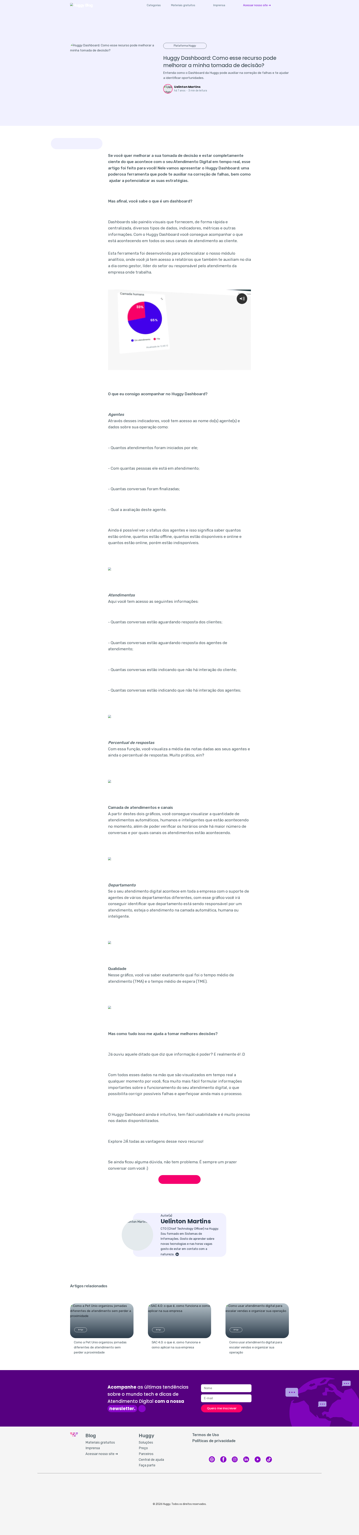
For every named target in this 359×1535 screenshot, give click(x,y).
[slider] (179, 367)
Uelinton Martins (187, 87)
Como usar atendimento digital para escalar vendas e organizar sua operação (255, 1347)
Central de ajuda (151, 1460)
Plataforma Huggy (185, 45)
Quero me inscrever (222, 1408)
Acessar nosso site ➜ (257, 5)
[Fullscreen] (247, 367)
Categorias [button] (154, 5)
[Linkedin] (246, 1462)
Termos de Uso (205, 1435)
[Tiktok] (269, 1462)
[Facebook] (223, 1462)
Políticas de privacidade (214, 1441)
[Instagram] (234, 1462)
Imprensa (219, 5)
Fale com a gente (179, 1179)
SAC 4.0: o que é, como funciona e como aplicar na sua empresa (176, 1344)
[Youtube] (257, 1462)
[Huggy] (212, 1462)
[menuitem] (183, 5)
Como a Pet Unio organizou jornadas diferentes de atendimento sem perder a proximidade (100, 1347)
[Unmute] (240, 367)
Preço (143, 1448)
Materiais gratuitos (183, 5)
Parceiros (146, 1454)
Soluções (146, 1442)
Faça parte (147, 1465)
